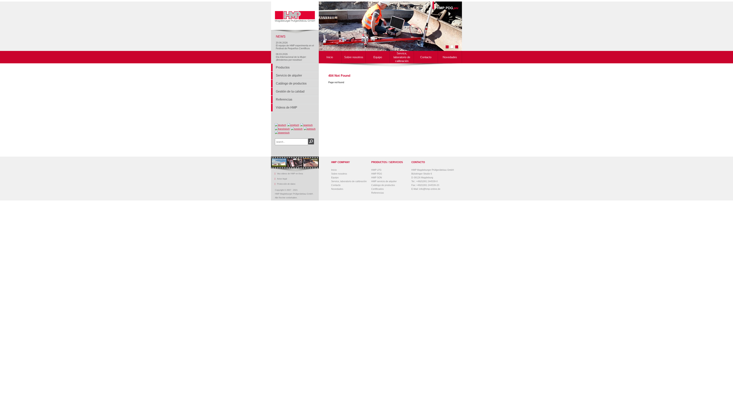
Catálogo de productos (291, 83)
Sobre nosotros (353, 57)
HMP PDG (376, 173)
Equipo (377, 57)
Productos (283, 67)
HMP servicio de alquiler (384, 181)
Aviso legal (282, 179)
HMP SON (376, 177)
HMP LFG (376, 170)
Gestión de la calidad (290, 91)
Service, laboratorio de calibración (401, 57)
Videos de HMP (286, 107)
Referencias (284, 99)
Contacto (425, 57)
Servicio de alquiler (289, 75)
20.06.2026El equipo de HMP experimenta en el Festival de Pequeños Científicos (295, 45)
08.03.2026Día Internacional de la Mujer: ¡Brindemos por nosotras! (291, 57)
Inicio (329, 57)
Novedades (450, 57)
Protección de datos (286, 184)
